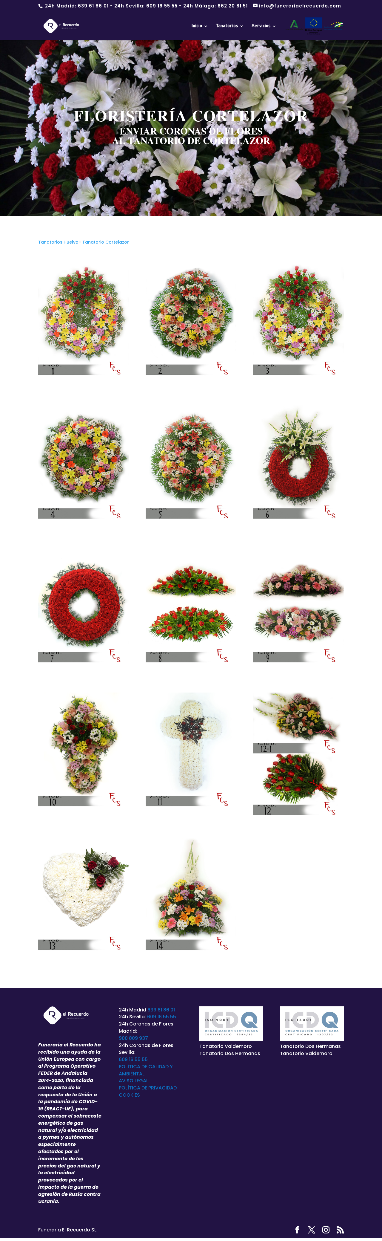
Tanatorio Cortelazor (105, 242)
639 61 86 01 (93, 6)
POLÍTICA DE (133, 1087)
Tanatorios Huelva (58, 242)
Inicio (197, 26)
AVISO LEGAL (133, 1080)
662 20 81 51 (233, 6)
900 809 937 (133, 1038)
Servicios (261, 26)
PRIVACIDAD (162, 1087)
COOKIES (129, 1095)
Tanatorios (227, 26)
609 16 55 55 (162, 6)
